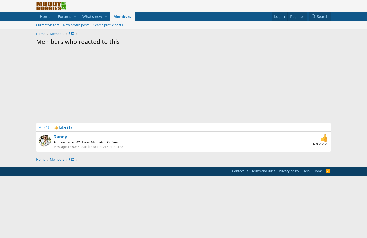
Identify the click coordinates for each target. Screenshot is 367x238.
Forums (64, 16)
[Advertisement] (183, 85)
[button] (75, 16)
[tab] (63, 127)
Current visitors (47, 25)
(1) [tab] (44, 127)
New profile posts (76, 25)
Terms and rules (263, 171)
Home (45, 16)
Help (306, 171)
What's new (92, 16)
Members (122, 16)
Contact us (240, 171)
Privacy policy (289, 171)
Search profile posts (108, 25)
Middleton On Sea (104, 142)
